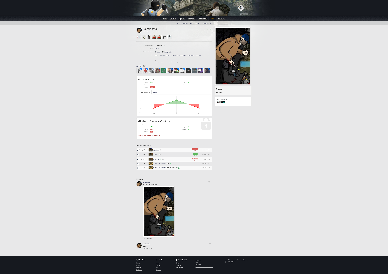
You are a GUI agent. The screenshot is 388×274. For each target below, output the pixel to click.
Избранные (174, 55)
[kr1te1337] (188, 70)
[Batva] (139, 70)
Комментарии (182, 55)
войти (246, 8)
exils (158, 52)
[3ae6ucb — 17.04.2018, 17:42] (218, 102)
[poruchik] (195, 70)
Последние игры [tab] (145, 92)
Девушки (197, 23)
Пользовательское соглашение (204, 267)
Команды (221, 18)
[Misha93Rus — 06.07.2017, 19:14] (222, 102)
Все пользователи (182, 23)
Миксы (173, 18)
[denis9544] (158, 70)
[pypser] (201, 70)
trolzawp (157, 48)
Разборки (162, 55)
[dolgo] (170, 70)
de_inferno (156, 150)
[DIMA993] (164, 70)
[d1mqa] (151, 70)
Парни (191, 23)
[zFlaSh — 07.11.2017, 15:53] (220, 102)
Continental (146, 182)
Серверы (158, 270)
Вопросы (191, 18)
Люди (212, 18)
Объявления (202, 18)
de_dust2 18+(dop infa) (159, 163)
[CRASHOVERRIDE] (145, 70)
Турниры (182, 18)
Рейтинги (158, 265)
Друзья (139, 66)
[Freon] (176, 70)
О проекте (198, 260)
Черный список (206, 23)
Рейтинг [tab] (155, 92)
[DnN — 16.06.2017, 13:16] (224, 102)
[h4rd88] (182, 70)
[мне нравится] (210, 244)
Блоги (165, 18)
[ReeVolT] (207, 70)
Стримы (138, 265)
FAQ (197, 262)
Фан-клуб (198, 264)
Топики (168, 55)
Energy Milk (167, 52)
